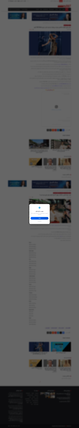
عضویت (39, 218)
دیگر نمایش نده (39, 221)
